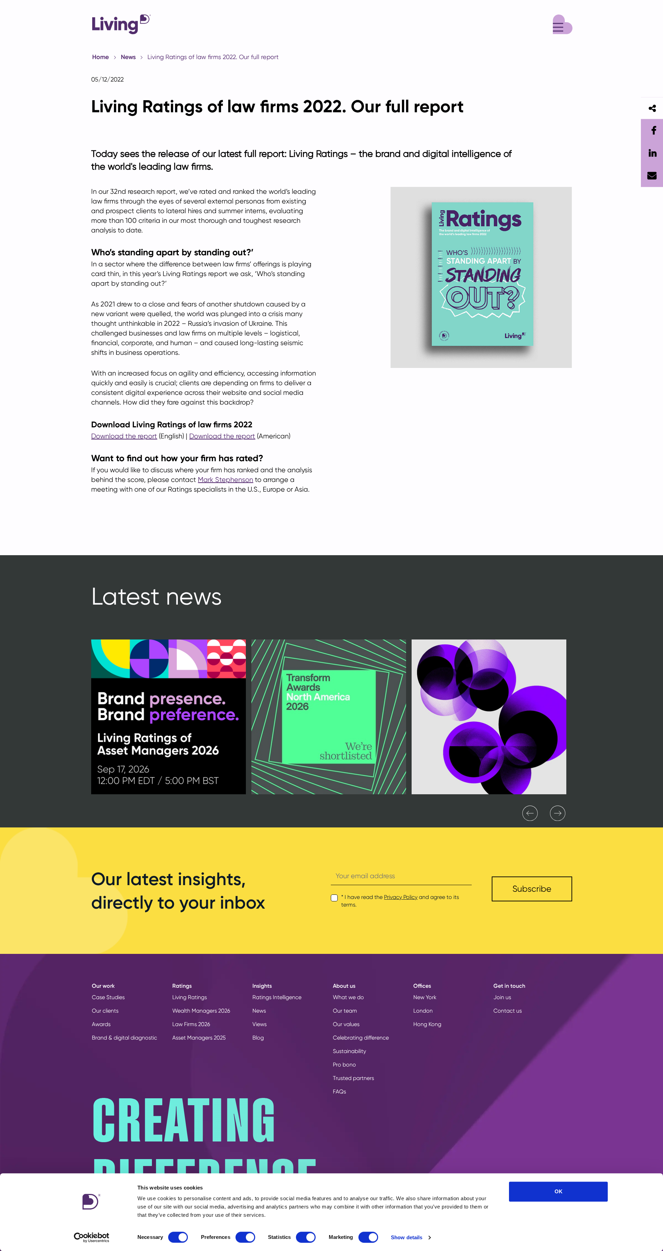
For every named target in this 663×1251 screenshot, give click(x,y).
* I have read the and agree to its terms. (400, 901)
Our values (346, 1024)
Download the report (124, 436)
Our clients (105, 1010)
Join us (502, 997)
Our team (345, 1010)
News (128, 57)
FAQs (339, 1091)
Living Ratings (189, 997)
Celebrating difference (361, 1037)
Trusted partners (353, 1078)
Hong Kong (427, 1024)
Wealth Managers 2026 (201, 1010)
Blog (258, 1037)
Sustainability (349, 1051)
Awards (101, 1024)
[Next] (557, 813)
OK (559, 1191)
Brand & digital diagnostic (124, 1037)
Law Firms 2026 (191, 1024)
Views (259, 1024)
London (423, 1010)
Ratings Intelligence (276, 997)
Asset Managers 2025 (199, 1037)
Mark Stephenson (225, 480)
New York (424, 997)
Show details (406, 1237)
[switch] (245, 1237)
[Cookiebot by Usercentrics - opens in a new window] (91, 1237)
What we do (348, 997)
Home (100, 57)
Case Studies (108, 997)
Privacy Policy (400, 897)
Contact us (507, 1010)
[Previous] (530, 813)
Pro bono (344, 1064)
